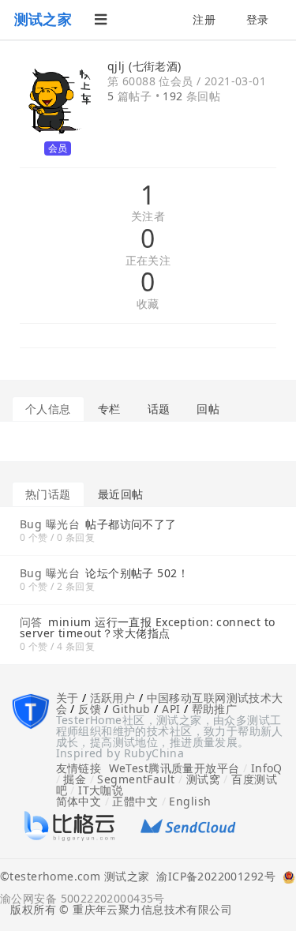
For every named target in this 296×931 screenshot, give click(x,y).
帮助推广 (215, 708)
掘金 (74, 778)
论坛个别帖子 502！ (137, 572)
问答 (31, 621)
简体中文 (79, 801)
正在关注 (148, 261)
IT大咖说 (100, 790)
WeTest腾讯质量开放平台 (174, 767)
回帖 (208, 408)
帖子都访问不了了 (130, 523)
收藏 (148, 304)
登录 (257, 19)
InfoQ (267, 767)
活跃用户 (113, 697)
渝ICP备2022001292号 (212, 877)
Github (131, 708)
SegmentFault (135, 778)
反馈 (89, 708)
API (171, 708)
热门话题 (48, 493)
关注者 (148, 216)
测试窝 (203, 778)
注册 (204, 19)
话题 (159, 408)
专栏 (109, 408)
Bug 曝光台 (50, 523)
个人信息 (48, 408)
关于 (67, 697)
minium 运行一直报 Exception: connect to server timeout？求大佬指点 (147, 627)
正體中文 (135, 801)
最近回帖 (121, 493)
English (190, 801)
